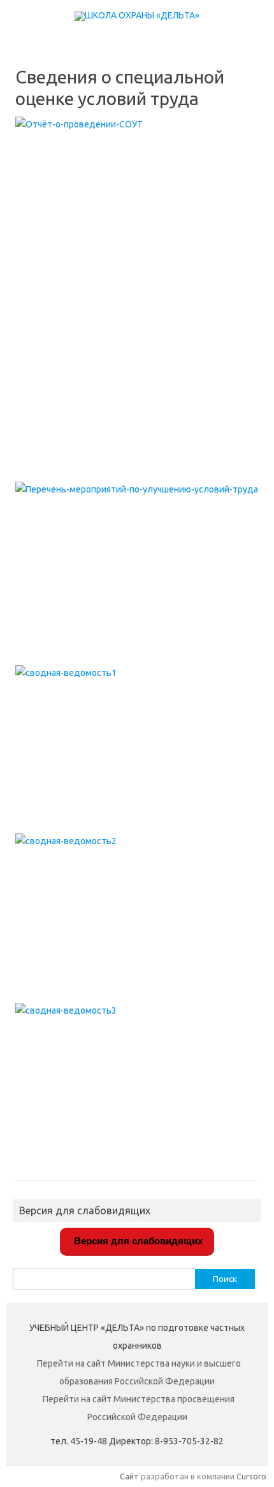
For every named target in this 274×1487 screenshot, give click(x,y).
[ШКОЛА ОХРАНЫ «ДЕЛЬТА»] (137, 15)
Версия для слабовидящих (137, 1240)
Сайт (129, 1476)
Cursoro (251, 1476)
